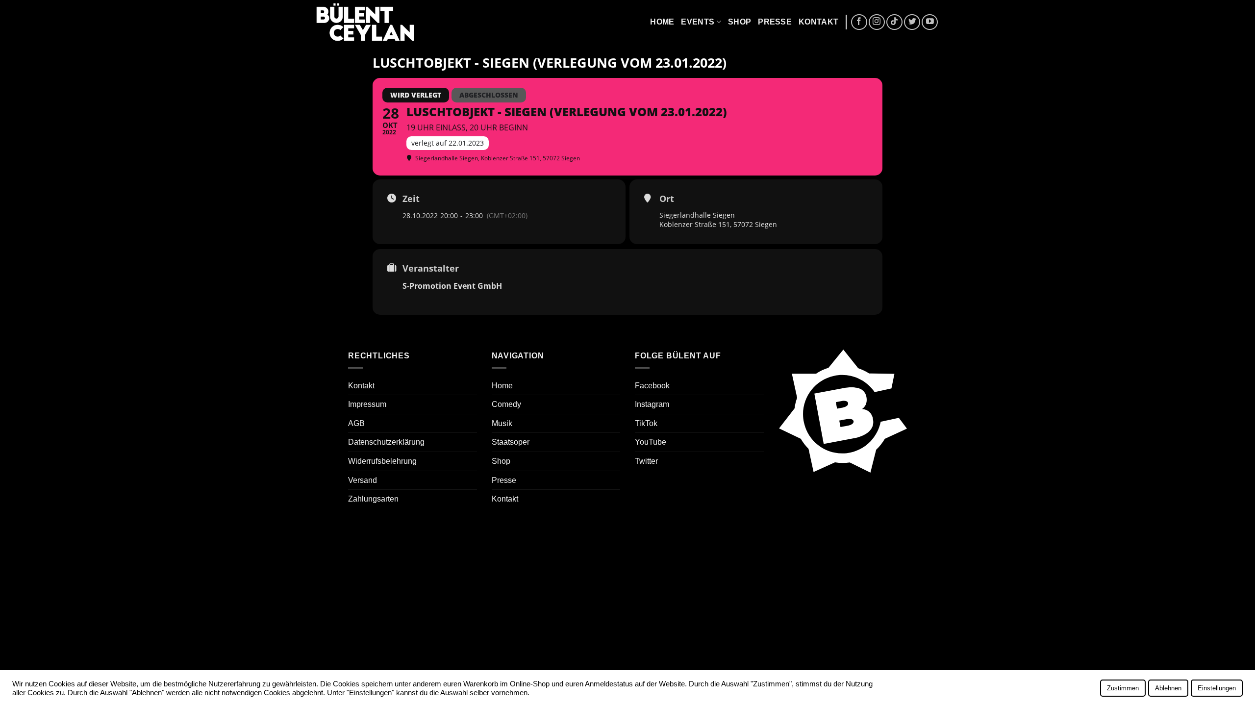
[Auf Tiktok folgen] (894, 22)
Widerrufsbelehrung (382, 461)
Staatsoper (510, 442)
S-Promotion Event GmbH (452, 285)
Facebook (652, 385)
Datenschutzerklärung (386, 442)
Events (697, 22)
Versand (362, 480)
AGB (356, 423)
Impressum (367, 404)
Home (662, 22)
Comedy (506, 404)
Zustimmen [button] (1123, 688)
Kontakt (818, 22)
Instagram (652, 404)
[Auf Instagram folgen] (877, 22)
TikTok (646, 423)
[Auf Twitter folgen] (912, 22)
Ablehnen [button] (1168, 688)
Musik (502, 423)
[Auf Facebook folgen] (859, 22)
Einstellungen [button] (1217, 688)
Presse (775, 22)
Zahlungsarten (373, 499)
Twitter (646, 461)
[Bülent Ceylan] (365, 22)
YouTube (650, 442)
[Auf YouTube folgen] (930, 22)
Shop (739, 22)
